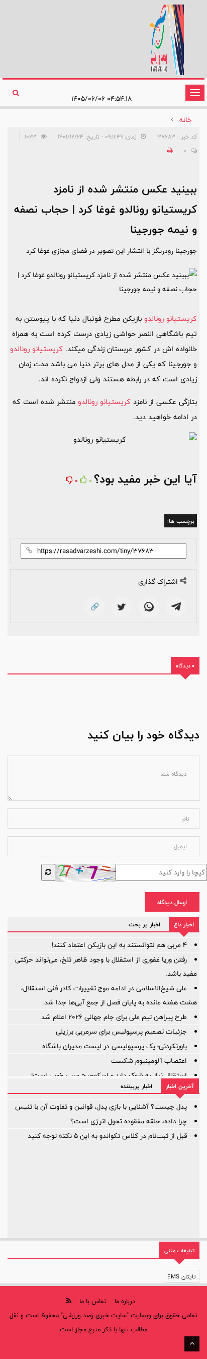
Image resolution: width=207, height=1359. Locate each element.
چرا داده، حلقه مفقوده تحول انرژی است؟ (128, 1121)
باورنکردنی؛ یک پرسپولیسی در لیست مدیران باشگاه (114, 1046)
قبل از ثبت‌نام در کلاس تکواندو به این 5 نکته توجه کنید (107, 1136)
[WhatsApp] (148, 607)
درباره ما (125, 1301)
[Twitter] (121, 607)
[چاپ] (168, 151)
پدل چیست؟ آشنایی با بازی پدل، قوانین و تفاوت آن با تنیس (101, 1107)
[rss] (68, 1301)
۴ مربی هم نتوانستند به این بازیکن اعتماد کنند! (119, 945)
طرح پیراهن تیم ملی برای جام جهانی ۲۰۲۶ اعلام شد (114, 1017)
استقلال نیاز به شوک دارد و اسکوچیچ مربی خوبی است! (109, 1075)
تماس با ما (93, 1301)
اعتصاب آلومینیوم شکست (149, 1061)
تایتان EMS (181, 1276)
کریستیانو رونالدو (170, 318)
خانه (185, 120)
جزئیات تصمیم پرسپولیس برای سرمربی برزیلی (121, 1032)
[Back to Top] (191, 1343)
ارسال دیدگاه (172, 902)
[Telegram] (175, 607)
